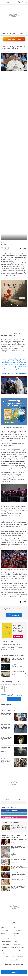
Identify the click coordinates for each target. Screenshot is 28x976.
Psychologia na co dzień (7, 947)
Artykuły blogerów (6, 944)
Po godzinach (4, 930)
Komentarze (13, 33)
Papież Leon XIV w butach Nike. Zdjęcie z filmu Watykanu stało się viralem (19, 887)
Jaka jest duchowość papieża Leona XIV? (18, 853)
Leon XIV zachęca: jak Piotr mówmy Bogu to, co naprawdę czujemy (18, 660)
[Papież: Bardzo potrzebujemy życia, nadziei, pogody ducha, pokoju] (5, 667)
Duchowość (17, 939)
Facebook (11, 959)
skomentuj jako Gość (12, 694)
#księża (3, 647)
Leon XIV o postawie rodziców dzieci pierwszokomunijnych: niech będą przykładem (18, 861)
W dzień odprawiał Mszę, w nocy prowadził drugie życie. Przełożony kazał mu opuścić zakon (5, 728)
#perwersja (12, 649)
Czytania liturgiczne (6, 941)
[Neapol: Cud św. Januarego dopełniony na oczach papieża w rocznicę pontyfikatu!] (5, 875)
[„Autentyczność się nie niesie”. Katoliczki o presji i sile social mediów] (20, 762)
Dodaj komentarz (14, 699)
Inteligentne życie (19, 930)
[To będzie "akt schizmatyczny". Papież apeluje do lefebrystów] (5, 842)
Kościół (2, 51)
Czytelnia (16, 933)
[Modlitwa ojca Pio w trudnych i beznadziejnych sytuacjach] (20, 751)
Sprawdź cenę (18, 636)
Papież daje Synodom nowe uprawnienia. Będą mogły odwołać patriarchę (19, 673)
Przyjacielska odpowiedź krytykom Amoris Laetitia (19, 627)
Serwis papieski (5, 939)
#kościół (19, 645)
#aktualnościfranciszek (8, 645)
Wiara (21, 33)
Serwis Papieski (9, 51)
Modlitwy (3, 953)
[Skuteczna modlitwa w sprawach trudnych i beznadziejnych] (20, 717)
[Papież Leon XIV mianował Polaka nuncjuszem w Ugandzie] (5, 868)
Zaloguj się (3, 694)
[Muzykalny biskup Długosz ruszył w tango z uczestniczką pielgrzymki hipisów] (6, 827)
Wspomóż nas (15, 615)
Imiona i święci (18, 950)
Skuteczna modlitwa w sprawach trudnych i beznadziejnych (6, 715)
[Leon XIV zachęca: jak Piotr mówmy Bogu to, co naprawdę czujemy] (5, 660)
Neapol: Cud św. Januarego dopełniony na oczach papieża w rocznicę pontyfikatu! (19, 874)
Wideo (15, 936)
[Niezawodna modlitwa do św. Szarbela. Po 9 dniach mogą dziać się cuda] (20, 739)
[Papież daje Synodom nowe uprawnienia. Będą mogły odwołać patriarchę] (5, 674)
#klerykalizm (11, 647)
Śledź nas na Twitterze (10, 814)
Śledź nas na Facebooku (11, 810)
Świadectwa (17, 944)
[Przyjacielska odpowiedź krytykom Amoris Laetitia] (7, 630)
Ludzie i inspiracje (19, 947)
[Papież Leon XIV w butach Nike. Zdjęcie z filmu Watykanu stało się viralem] (5, 888)
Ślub (2, 950)
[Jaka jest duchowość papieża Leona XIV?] (5, 855)
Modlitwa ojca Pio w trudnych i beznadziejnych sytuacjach (6, 749)
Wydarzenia (4, 33)
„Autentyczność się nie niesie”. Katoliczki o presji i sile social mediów (6, 760)
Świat (2, 927)
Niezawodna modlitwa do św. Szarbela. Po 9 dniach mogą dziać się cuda (6, 738)
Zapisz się (14, 972)
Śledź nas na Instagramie (11, 817)
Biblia (15, 941)
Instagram (17, 959)
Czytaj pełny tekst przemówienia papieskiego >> (14, 373)
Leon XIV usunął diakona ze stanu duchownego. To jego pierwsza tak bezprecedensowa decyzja (19, 848)
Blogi (2, 936)
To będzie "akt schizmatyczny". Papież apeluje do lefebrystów (19, 840)
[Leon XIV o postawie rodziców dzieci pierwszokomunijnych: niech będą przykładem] (5, 862)
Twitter (14, 959)
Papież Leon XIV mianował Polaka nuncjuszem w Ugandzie (19, 866)
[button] (19, 2)
